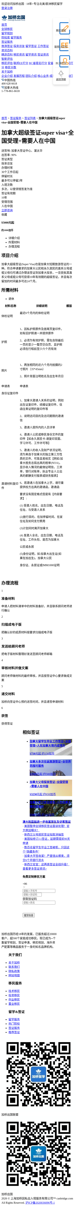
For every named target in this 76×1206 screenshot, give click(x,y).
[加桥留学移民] (22, 927)
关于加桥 (7, 71)
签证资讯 (43, 54)
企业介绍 (7, 75)
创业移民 (14, 999)
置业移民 (14, 1003)
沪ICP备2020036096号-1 (40, 1202)
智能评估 (7, 58)
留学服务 (16, 37)
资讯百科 (7, 50)
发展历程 (19, 75)
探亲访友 (19, 46)
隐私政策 (14, 971)
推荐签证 (14, 1032)
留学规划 (7, 33)
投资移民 (14, 995)
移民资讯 (19, 54)
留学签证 (31, 46)
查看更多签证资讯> (35, 868)
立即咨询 (7, 210)
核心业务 (43, 75)
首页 (4, 24)
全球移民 (7, 29)
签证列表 (30, 118)
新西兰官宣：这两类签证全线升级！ (46, 864)
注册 (10, 8)
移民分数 (10, 67)
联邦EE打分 (20, 63)
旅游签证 (7, 46)
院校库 (5, 37)
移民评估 (7, 63)
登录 (4, 8)
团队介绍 (31, 75)
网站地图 (14, 975)
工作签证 (43, 46)
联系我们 (14, 966)
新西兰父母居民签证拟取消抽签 (44, 834)
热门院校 (14, 1023)
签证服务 (7, 41)
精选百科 (7, 54)
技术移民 (14, 991)
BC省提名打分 (38, 63)
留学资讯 (31, 54)
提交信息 (28, 915)
